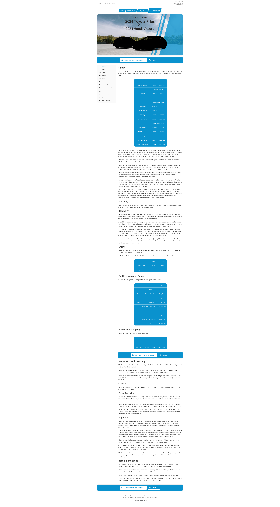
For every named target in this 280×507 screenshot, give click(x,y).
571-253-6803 (179, 4)
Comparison (104, 67)
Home (122, 11)
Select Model (131, 11)
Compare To (142, 11)
